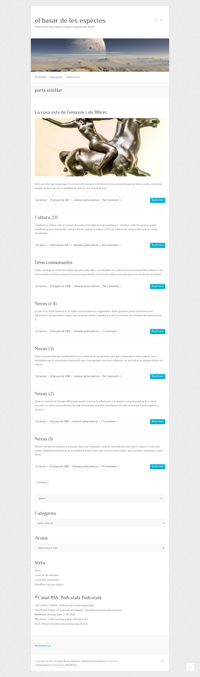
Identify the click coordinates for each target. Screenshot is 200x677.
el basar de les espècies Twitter (156, 21)
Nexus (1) (44, 438)
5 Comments (108, 421)
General (78, 200)
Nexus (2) (44, 393)
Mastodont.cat (43, 645)
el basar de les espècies (70, 20)
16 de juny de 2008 (60, 331)
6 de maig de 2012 (60, 245)
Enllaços (56, 77)
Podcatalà (92, 597)
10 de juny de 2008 (60, 376)
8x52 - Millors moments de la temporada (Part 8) (61, 624)
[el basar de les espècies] (100, 40)
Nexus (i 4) (46, 303)
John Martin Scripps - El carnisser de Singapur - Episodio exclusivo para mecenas (78, 610)
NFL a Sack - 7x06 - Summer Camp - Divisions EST (61, 619)
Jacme (42, 200)
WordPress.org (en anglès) (49, 584)
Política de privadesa (93, 661)
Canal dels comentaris (47, 580)
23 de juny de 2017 (60, 200)
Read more (157, 200)
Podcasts (72, 77)
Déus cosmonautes (53, 262)
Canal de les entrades (47, 575)
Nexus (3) (44, 348)
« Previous (42, 482)
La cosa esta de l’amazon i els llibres (71, 112)
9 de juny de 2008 (59, 421)
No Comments (111, 200)
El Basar (40, 77)
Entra (37, 570)
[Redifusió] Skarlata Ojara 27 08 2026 (55, 614)
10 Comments (109, 466)
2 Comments (110, 331)
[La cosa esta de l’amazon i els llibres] (100, 147)
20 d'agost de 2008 (60, 286)
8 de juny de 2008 (59, 466)
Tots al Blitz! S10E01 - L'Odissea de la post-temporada (64, 605)
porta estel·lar (91, 200)
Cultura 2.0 (46, 217)
